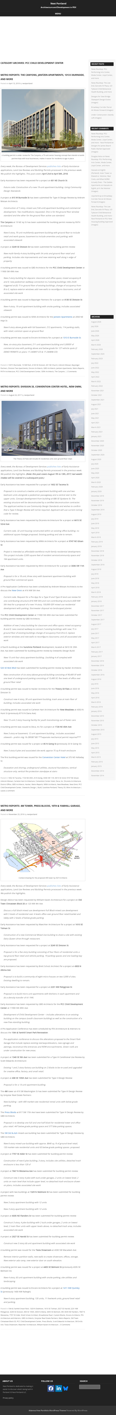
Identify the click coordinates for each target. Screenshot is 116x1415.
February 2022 (97, 386)
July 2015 (94, 739)
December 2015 (97, 716)
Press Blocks (10, 1112)
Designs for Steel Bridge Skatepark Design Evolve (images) (101, 99)
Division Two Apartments (18, 368)
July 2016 (94, 684)
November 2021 (97, 390)
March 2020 (96, 482)
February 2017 (97, 652)
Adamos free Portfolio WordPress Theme (47, 1410)
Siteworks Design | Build (32, 787)
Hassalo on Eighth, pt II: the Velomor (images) (101, 188)
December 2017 (97, 606)
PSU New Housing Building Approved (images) (102, 221)
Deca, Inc (59, 781)
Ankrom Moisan (64, 365)
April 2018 (95, 587)
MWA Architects (50, 784)
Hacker (28, 784)
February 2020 (97, 487)
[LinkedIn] (58, 1388)
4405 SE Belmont (53, 1312)
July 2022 (94, 363)
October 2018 (96, 560)
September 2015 (97, 730)
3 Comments (65, 1324)
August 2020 (96, 459)
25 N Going (38, 778)
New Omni (17, 590)
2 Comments (72, 371)
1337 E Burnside (14, 365)
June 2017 (95, 633)
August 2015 (96, 734)
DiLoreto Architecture (72, 781)
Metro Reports (78, 368)
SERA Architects (47, 371)
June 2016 (95, 688)
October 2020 (96, 450)
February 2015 (97, 762)
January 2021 (96, 436)
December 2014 (97, 771)
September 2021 (97, 400)
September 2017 (97, 619)
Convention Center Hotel (53, 757)
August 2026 (96, 322)
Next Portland (58, 3)
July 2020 (94, 464)
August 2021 (96, 404)
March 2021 (96, 427)
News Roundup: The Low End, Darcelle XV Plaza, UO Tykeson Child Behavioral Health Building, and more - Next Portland (102, 212)
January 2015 (96, 766)
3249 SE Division (16, 1312)
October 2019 (96, 505)
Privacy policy (8, 1398)
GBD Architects (49, 368)
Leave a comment (8, 791)
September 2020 (97, 455)
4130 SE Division (38, 365)
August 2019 (96, 514)
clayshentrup (96, 196)
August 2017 (96, 624)
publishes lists (54, 166)
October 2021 (96, 395)
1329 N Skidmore (36, 1308)
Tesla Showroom (11, 1324)
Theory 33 (61, 787)
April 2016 (95, 697)
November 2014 (97, 775)
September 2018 (97, 564)
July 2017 (94, 629)
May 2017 (95, 638)
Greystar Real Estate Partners (46, 1318)
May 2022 (95, 372)
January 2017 (96, 656)
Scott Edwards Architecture (63, 1321)
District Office (6, 784)
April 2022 (95, 377)
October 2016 (96, 670)
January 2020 (96, 491)
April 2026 (95, 340)
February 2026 (97, 349)
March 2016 (96, 702)
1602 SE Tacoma (14, 778)
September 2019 (97, 510)
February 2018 (97, 597)
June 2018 (95, 578)
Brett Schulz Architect (29, 1315)
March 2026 (96, 345)
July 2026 (94, 326)
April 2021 (95, 422)
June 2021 (95, 413)
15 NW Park (26, 365)
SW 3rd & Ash (11, 1133)
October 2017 (96, 615)
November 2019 (97, 500)
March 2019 (96, 537)
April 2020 (95, 477)
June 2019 (95, 523)
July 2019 (94, 519)
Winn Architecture (73, 787)
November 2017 (97, 610)
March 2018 (96, 592)
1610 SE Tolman (50, 1308)
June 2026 (95, 331)
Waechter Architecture (27, 1324)
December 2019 (97, 496)
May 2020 (95, 473)
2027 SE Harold (64, 1308)
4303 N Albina (40, 1312)
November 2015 (97, 720)
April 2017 (95, 642)
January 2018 (96, 601)
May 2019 (95, 528)
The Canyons (60, 371)
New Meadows (63, 784)
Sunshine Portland (49, 787)
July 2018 (94, 574)
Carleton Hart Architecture (24, 781)
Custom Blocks (59, 1315)
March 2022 (96, 381)
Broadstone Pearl (46, 1315)
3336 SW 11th (48, 778)
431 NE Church (52, 365)
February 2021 (97, 432)
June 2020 (95, 468)
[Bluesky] (65, 1388)
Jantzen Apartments (63, 316)
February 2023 (97, 358)
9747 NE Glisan (73, 778)
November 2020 (97, 445)
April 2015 (95, 752)
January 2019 (96, 546)
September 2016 (97, 675)
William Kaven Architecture (47, 1324)
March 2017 (96, 647)
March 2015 (96, 757)
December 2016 (97, 661)
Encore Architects (36, 368)
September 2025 (97, 354)
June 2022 (95, 368)
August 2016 (96, 679)
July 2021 (94, 409)
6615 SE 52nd (60, 778)
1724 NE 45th (27, 778)
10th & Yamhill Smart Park (18, 1308)
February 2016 (97, 707)
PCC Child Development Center (28, 371)
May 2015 (95, 748)
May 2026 (95, 335)
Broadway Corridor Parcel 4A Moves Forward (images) (101, 199)
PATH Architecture (8, 371)
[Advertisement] (58, 37)
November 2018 (97, 555)
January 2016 (96, 711)
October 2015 (96, 725)
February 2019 (97, 542)
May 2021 (95, 418)
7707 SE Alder (14, 1315)
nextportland (27, 83)
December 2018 (97, 551)
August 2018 (96, 569)
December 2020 (97, 441)
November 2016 (97, 665)
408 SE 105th (29, 1312)
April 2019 (95, 532)
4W (62, 1312)
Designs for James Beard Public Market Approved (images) (101, 149)
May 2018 (95, 583)
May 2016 (95, 693)
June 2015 (95, 743)
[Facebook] (51, 1388)
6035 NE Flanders (71, 1312)
